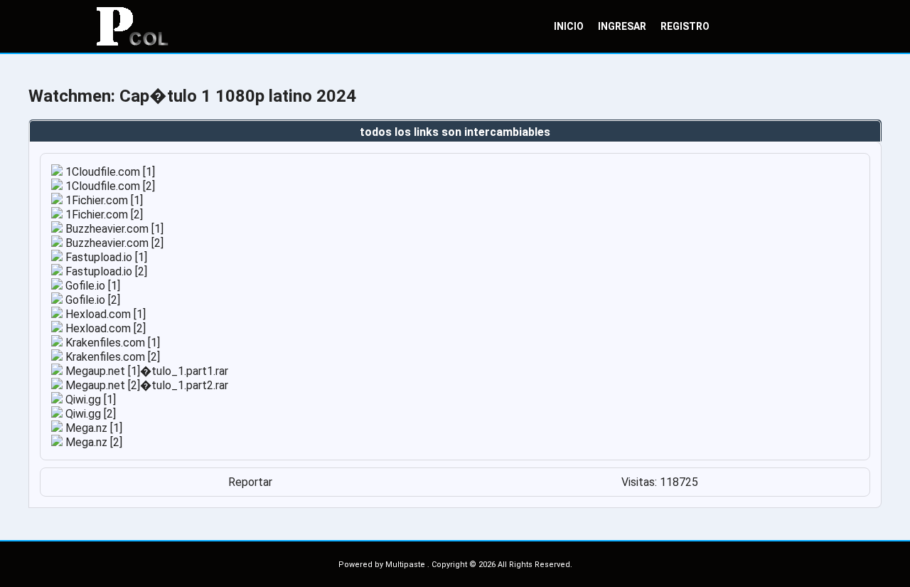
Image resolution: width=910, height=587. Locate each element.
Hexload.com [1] (104, 314)
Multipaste (406, 564)
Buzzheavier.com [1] (113, 229)
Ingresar (622, 26)
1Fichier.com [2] (103, 214)
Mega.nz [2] (92, 442)
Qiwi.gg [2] (89, 414)
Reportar (250, 482)
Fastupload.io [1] (105, 257)
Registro (685, 26)
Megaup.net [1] (101, 371)
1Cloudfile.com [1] (109, 172)
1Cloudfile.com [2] (109, 186)
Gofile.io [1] (91, 285)
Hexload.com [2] (104, 328)
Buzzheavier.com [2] (113, 243)
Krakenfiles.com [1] (111, 342)
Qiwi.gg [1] (89, 399)
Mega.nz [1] (92, 428)
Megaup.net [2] (101, 385)
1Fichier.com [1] (103, 200)
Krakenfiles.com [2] (111, 357)
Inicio (569, 26)
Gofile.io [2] (91, 300)
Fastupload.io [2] (105, 271)
